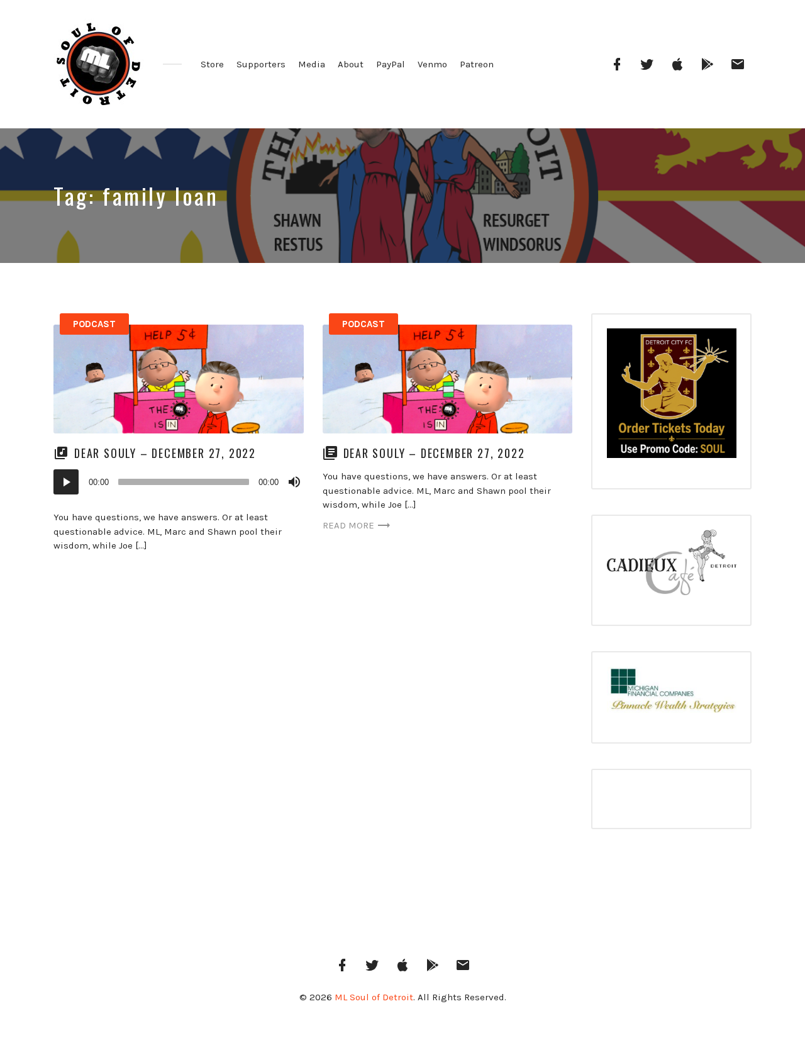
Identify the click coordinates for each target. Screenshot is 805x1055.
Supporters (261, 64)
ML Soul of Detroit (374, 997)
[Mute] (294, 481)
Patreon (477, 64)
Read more (348, 525)
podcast (94, 324)
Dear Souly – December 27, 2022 (165, 453)
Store (212, 64)
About (351, 64)
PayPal (390, 64)
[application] (178, 481)
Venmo (432, 64)
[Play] (66, 481)
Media (311, 64)
